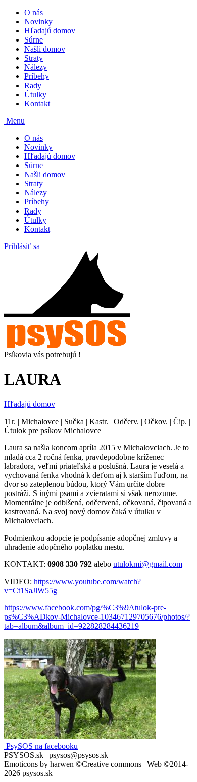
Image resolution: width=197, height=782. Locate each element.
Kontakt (37, 103)
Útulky (35, 94)
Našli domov (44, 49)
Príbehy (36, 76)
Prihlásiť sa (22, 246)
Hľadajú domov (49, 30)
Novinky (38, 21)
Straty (33, 58)
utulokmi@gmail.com (147, 564)
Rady (32, 85)
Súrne (33, 39)
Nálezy (35, 67)
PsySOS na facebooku (41, 746)
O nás (33, 12)
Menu (14, 120)
